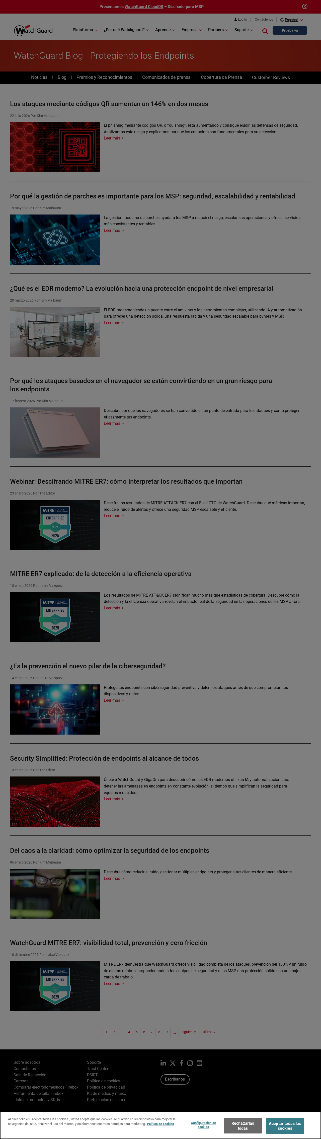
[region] (160, 1125)
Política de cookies (160, 1124)
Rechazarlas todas (242, 1125)
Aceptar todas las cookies (285, 1126)
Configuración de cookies (203, 1125)
